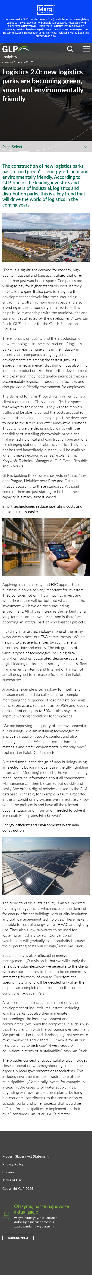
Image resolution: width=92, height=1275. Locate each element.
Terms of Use (12, 1179)
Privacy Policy (13, 1164)
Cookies (8, 1171)
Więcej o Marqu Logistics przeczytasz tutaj (62, 34)
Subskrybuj (18, 1238)
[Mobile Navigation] (86, 49)
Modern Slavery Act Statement (25, 1156)
